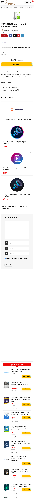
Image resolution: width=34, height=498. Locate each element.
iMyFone (13, 376)
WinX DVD (14, 480)
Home (3, 7)
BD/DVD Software (6, 32)
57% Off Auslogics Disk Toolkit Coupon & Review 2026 (21, 485)
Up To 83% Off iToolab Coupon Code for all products (18, 458)
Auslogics (14, 408)
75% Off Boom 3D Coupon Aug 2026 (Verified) (15, 143)
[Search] (21, 2)
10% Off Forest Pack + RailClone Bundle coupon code (19, 384)
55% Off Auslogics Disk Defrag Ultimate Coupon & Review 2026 (20, 428)
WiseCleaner (14, 421)
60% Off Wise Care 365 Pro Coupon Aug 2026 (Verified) (20, 413)
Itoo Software (14, 393)
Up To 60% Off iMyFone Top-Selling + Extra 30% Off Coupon (20, 371)
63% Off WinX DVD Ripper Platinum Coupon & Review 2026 (20, 471)
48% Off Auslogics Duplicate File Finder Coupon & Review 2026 (20, 399)
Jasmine (6, 30)
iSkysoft (8, 7)
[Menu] (2, 2)
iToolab (13, 463)
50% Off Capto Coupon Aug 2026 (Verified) (14, 169)
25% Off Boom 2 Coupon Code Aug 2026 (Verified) (17, 195)
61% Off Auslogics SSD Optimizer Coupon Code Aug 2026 (21, 443)
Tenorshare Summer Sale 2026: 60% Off (17, 119)
